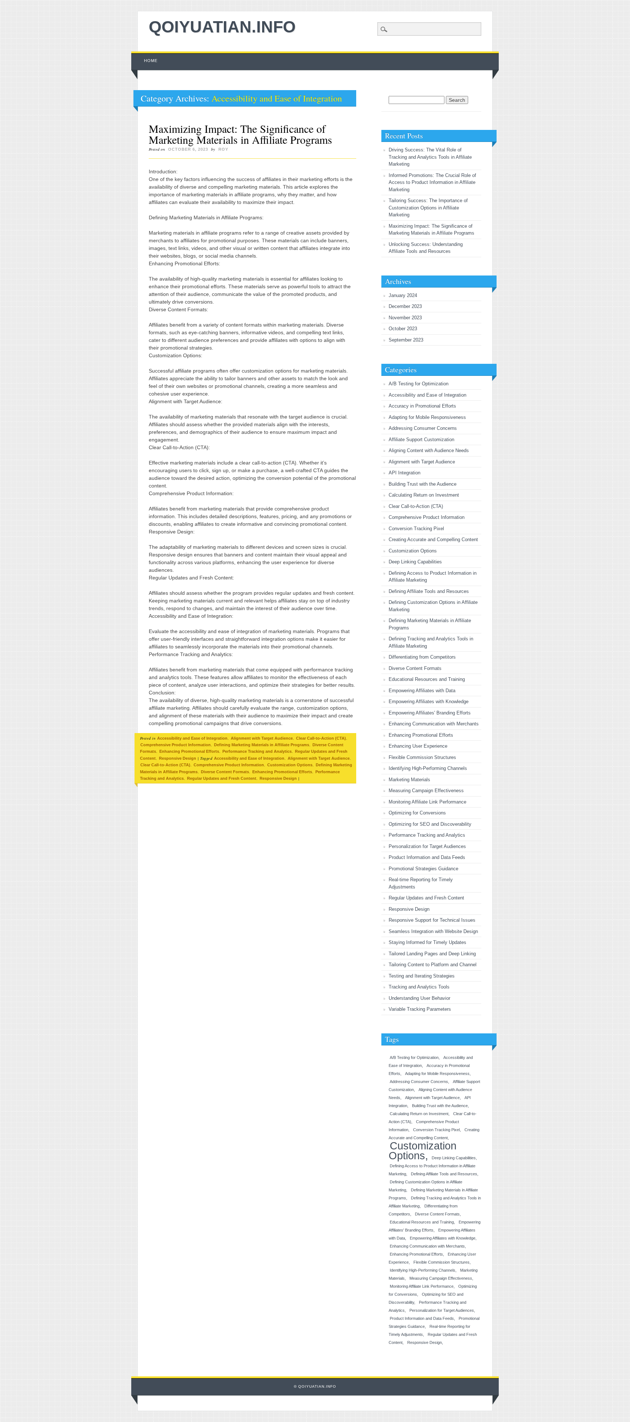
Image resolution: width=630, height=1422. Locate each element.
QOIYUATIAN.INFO (222, 27)
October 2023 (403, 328)
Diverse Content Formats (225, 772)
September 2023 (406, 340)
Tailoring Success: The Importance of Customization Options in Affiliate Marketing (428, 207)
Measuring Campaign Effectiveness (426, 790)
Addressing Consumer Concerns (423, 428)
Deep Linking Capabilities (415, 561)
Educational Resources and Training (427, 679)
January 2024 (403, 295)
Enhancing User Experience (418, 746)
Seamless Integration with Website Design (433, 931)
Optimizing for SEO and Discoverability (430, 824)
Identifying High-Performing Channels (428, 768)
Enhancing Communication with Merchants (434, 724)
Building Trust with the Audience (422, 484)
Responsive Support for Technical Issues (432, 920)
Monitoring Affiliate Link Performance (427, 802)
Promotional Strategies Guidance (423, 868)
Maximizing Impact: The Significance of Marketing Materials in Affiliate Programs (240, 134)
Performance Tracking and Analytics (257, 751)
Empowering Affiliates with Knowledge (428, 701)
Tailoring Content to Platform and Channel (433, 964)
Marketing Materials (409, 779)
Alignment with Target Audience (262, 738)
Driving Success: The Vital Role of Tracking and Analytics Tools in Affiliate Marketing (430, 157)
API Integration (404, 472)
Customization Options (289, 765)
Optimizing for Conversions (417, 813)
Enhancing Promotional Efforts (189, 751)
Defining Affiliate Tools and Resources (429, 591)
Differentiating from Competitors (422, 657)
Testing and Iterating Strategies (422, 976)
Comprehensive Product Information (175, 745)
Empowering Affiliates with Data (422, 690)
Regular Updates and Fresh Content (221, 778)
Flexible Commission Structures (422, 757)
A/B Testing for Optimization (418, 383)
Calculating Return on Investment (424, 495)
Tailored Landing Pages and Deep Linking (432, 953)
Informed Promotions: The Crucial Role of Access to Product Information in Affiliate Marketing (432, 182)
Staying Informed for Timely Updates (427, 942)
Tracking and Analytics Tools (419, 987)
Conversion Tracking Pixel (416, 528)
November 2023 (405, 317)
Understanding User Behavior (419, 998)
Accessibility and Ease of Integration (192, 738)
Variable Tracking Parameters (420, 1009)
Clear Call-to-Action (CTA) (321, 738)
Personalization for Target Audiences (427, 846)
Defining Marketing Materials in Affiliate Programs (261, 745)
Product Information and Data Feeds (427, 857)
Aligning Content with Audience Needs (429, 450)
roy (223, 149)
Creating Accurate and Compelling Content (433, 539)
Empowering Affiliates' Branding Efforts (430, 713)
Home (151, 60)
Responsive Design (177, 758)
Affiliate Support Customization (421, 439)
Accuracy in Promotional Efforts (422, 406)
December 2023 (405, 306)
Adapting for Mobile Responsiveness (427, 417)
